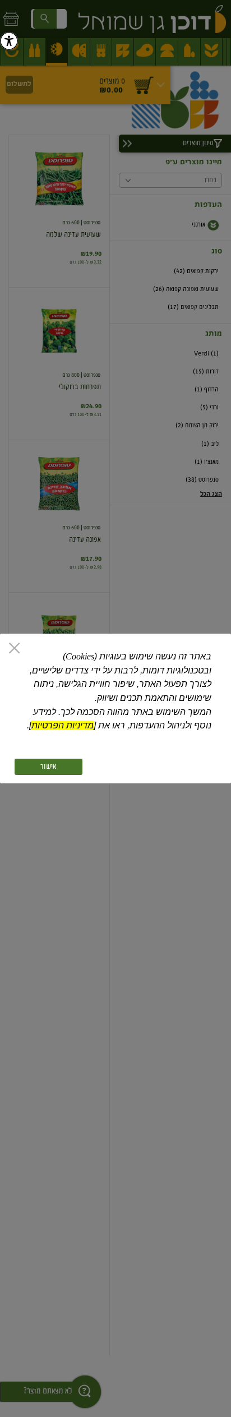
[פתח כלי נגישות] (9, 41)
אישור (48, 767)
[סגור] (14, 649)
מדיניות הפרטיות (62, 725)
